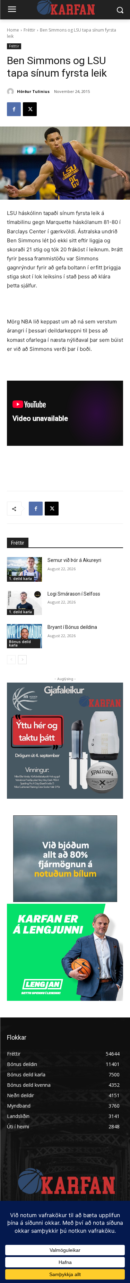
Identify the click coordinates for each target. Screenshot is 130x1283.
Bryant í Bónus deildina (72, 627)
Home (13, 30)
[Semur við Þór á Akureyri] (24, 569)
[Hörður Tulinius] (11, 91)
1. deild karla (20, 578)
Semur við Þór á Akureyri (74, 560)
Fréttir (29, 30)
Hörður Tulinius (33, 91)
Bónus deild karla (20, 643)
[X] (30, 109)
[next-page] (22, 659)
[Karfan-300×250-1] (65, 952)
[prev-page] (11, 659)
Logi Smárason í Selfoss (73, 594)
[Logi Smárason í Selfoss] (24, 603)
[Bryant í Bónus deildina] (24, 636)
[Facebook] (14, 109)
